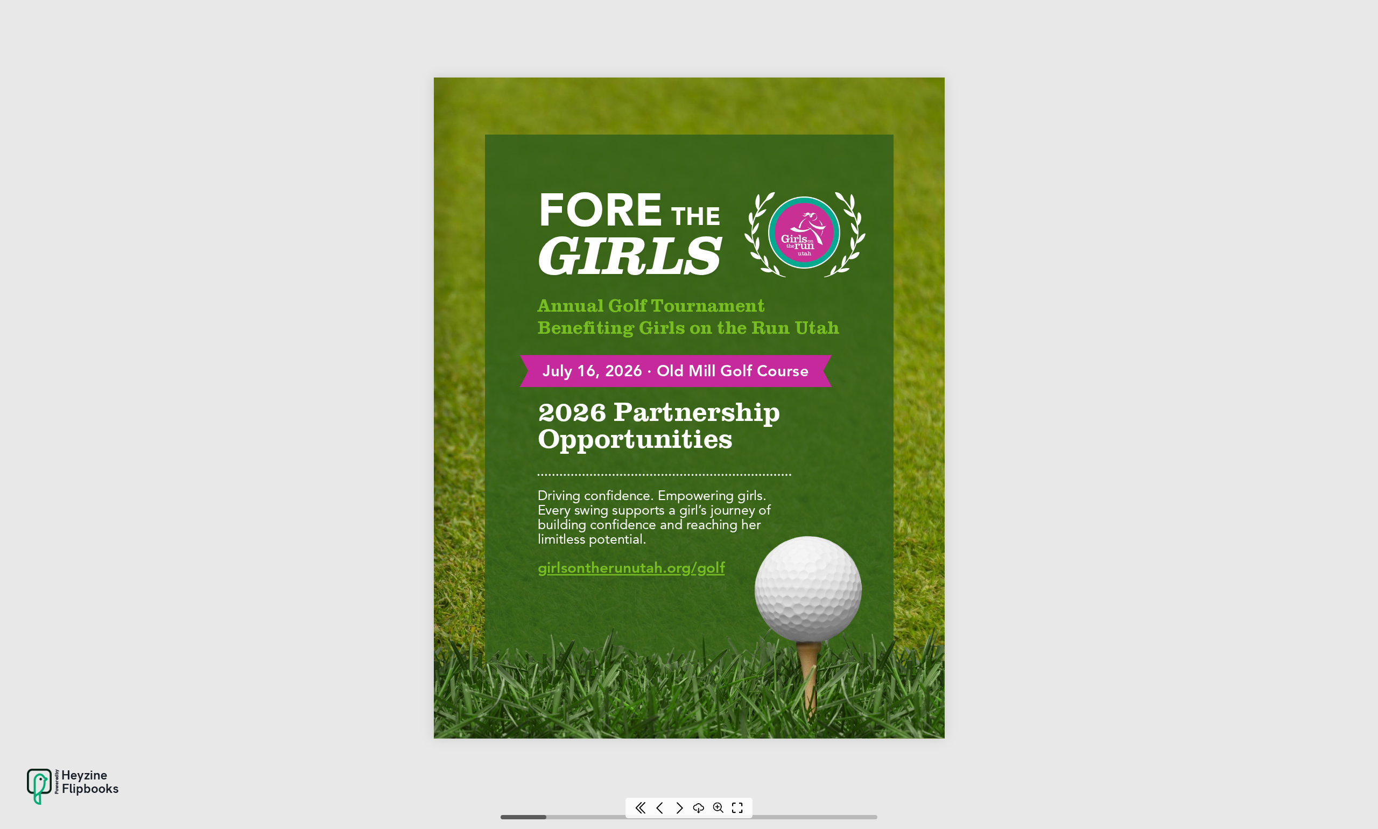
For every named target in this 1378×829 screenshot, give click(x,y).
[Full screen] (737, 808)
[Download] (698, 808)
